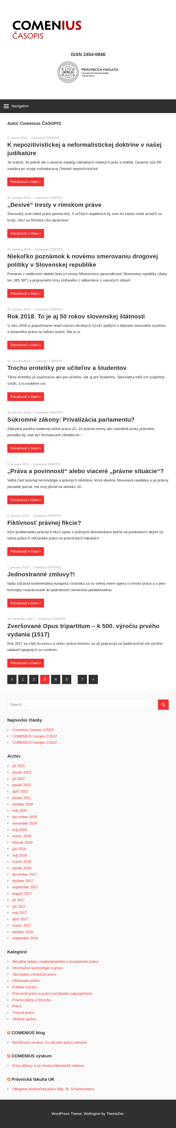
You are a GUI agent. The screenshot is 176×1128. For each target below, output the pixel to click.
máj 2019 (19, 830)
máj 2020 (19, 811)
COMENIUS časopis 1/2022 (34, 742)
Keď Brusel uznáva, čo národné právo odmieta (49, 1042)
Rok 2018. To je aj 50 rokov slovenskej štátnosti (76, 316)
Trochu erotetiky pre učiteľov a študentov (66, 368)
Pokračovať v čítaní (24, 181)
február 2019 (22, 842)
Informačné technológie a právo (37, 968)
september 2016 (25, 938)
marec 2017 (21, 926)
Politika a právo (24, 987)
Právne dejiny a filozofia (31, 1000)
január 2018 (21, 868)
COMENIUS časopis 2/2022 (34, 736)
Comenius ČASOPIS (45, 137)
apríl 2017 (20, 919)
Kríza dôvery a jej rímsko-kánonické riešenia (48, 1066)
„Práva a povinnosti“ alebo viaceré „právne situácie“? (85, 471)
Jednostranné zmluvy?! (41, 574)
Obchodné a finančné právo (34, 974)
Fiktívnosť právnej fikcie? (44, 522)
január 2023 (21, 772)
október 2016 (22, 932)
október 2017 (22, 881)
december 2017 (24, 874)
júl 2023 (18, 766)
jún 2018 (19, 849)
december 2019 (24, 817)
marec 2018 (21, 862)
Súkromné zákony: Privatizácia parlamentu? (71, 419)
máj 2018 (19, 855)
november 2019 (24, 823)
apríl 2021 (20, 791)
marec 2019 (21, 836)
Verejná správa (24, 1019)
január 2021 (21, 798)
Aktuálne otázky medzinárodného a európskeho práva (55, 962)
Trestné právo (23, 1013)
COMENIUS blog (28, 1032)
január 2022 (21, 785)
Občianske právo (25, 981)
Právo (17, 1006)
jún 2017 (19, 906)
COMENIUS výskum (32, 1056)
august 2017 (22, 894)
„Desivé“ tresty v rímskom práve (54, 204)
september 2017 (25, 887)
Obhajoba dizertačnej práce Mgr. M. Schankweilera (53, 1089)
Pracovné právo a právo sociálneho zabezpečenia (52, 994)
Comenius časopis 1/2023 (33, 730)
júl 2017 (18, 900)
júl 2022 (18, 779)
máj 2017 (19, 913)
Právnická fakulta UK (33, 1079)
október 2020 (22, 804)
